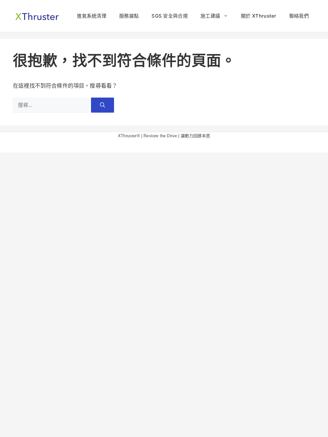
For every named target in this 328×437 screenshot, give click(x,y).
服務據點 (129, 16)
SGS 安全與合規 (170, 16)
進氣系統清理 (91, 16)
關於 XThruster (258, 16)
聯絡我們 (299, 16)
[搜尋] (102, 105)
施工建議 (210, 16)
